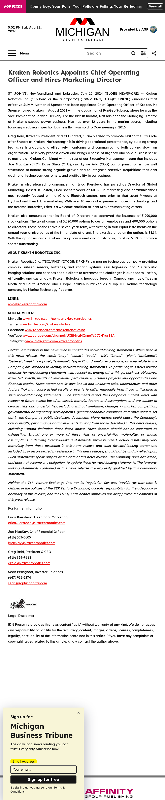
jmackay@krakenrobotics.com (31, 543)
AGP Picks (13, 6)
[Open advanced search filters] (143, 53)
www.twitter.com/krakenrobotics (45, 324)
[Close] (78, 713)
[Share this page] (154, 53)
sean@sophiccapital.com (27, 583)
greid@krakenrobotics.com (29, 563)
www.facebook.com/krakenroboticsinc (55, 330)
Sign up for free (43, 779)
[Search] (133, 53)
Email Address (23, 761)
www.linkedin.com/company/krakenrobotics (57, 319)
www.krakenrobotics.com (27, 304)
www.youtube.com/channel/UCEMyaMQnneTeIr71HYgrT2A (68, 335)
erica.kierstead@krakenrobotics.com (36, 523)
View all (155, 6)
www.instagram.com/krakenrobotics (53, 341)
